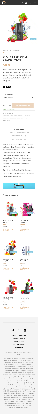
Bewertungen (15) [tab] (19, 136)
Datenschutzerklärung (19, 338)
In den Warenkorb (23, 105)
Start (5, 50)
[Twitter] (19, 330)
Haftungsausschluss (19, 345)
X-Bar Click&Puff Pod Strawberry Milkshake (8, 299)
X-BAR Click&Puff (25, 115)
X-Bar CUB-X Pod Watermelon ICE (24, 221)
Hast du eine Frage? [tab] (19, 139)
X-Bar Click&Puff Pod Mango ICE (8, 260)
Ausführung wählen (8, 230)
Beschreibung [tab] (19, 129)
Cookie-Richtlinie (19, 341)
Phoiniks (19, 354)
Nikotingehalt (8, 94)
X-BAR (8, 120)
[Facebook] (13, 330)
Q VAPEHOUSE (22, 352)
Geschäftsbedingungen (19, 335)
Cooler (21, 118)
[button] (21, 3)
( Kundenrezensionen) (19, 52)
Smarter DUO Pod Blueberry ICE (24, 260)
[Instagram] (25, 330)
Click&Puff (15, 118)
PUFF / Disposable (14, 50)
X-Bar (25, 118)
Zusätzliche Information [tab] (19, 132)
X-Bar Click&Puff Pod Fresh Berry (24, 299)
